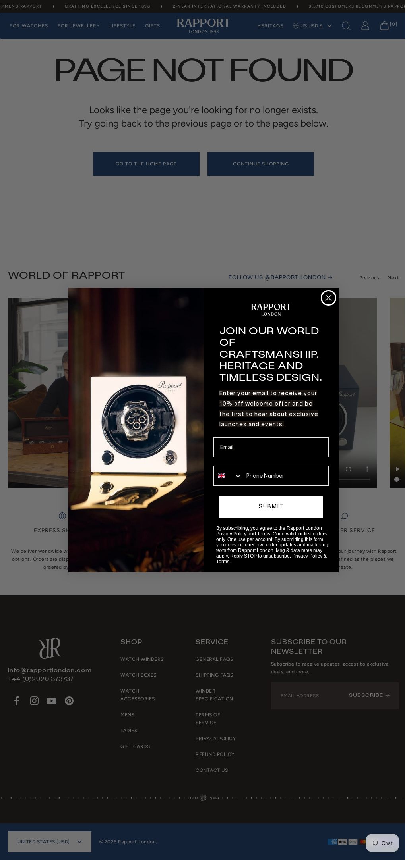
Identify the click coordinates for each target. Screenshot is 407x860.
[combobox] (228, 475)
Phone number (231, 460)
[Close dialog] (328, 298)
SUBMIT (271, 506)
